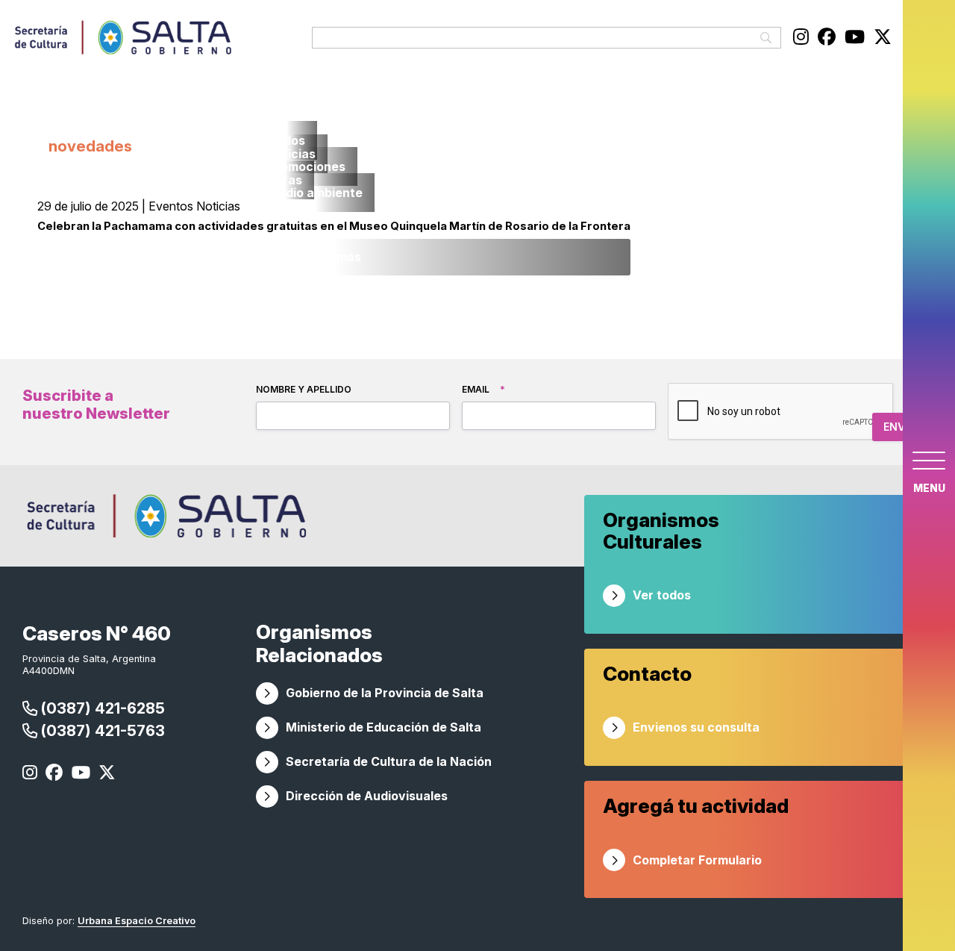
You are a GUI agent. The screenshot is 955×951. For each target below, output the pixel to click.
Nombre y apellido (303, 389)
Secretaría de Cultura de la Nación (389, 761)
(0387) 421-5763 (101, 730)
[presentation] (781, 412)
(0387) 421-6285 (101, 708)
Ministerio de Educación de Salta (383, 727)
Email (483, 389)
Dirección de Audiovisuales (367, 795)
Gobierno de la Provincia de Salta (384, 692)
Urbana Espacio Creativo (136, 920)
